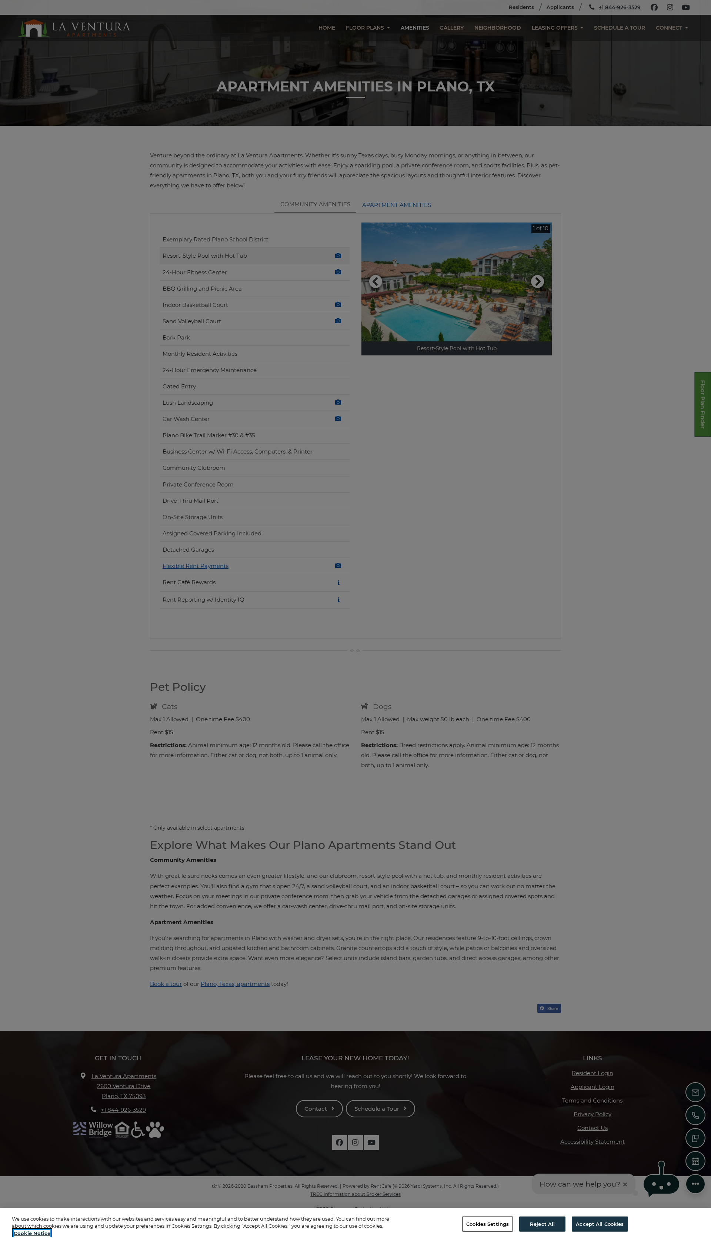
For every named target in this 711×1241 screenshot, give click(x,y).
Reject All (542, 1224)
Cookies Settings (487, 1224)
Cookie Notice (32, 1233)
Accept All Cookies (600, 1224)
